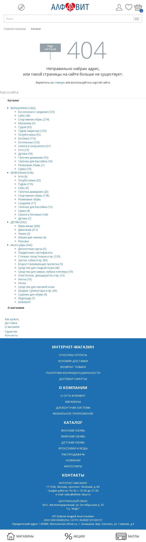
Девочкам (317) (28, 230)
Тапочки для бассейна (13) (35, 207)
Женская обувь (73, 430)
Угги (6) (23, 176)
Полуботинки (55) (29, 134)
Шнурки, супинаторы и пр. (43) (37, 290)
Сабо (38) (24, 115)
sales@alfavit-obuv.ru (77, 494)
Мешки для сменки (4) (32, 237)
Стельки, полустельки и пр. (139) (39, 256)
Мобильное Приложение (73, 413)
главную (59, 82)
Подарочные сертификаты (35, 252)
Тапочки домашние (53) (33, 157)
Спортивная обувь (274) (33, 119)
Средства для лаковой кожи (36, 287)
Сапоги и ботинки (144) (33, 214)
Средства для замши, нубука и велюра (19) (45, 271)
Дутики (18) (25, 153)
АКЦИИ (79, 536)
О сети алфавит (73, 395)
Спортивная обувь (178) (33, 195)
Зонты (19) (25, 279)
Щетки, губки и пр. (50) (33, 260)
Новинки (73, 460)
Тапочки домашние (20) (33, 191)
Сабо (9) (23, 188)
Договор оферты (73, 379)
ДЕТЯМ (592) (18, 222)
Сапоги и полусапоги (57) (34, 146)
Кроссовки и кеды (73, 448)
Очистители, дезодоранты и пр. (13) (41, 275)
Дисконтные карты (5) (32, 249)
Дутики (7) (24, 218)
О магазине (12, 327)
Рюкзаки (23, 241)
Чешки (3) (24, 233)
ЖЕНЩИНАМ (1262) (23, 108)
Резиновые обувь (29, 199)
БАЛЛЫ (133, 536)
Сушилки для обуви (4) (32, 294)
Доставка (11, 323)
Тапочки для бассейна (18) (35, 161)
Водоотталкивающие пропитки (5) (40, 264)
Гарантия (11, 331)
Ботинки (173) (27, 138)
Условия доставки (73, 361)
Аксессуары (73, 466)
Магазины (73, 402)
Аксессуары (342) (21, 245)
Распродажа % (73, 454)
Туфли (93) (25, 127)
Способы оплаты (73, 355)
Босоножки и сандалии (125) (36, 112)
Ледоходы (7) (26, 298)
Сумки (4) (24, 211)
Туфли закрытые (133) (32, 131)
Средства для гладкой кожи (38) (39, 268)
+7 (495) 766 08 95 (21, 7)
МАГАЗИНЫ (25, 536)
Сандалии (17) (27, 203)
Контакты (11, 335)
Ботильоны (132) (29, 142)
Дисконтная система (73, 407)
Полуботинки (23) (29, 180)
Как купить (12, 319)
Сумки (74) (24, 169)
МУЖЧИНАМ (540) (22, 172)
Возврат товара (73, 367)
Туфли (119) (25, 184)
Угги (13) (23, 150)
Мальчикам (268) (29, 226)
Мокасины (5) (26, 123)
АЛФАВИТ (24, 302)
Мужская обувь (73, 436)
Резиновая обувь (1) (31, 165)
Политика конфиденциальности (73, 373)
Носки (22, 283)
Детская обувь (73, 442)
